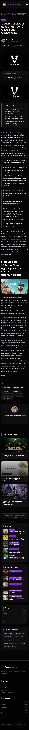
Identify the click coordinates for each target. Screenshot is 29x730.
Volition (19, 395)
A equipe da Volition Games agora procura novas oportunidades (13, 78)
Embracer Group (18, 387)
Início (3, 13)
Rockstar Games (9, 643)
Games (4, 19)
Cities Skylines (14, 542)
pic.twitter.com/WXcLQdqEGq (13, 219)
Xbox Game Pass (19, 633)
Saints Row (16, 391)
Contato (25, 726)
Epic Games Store (9, 646)
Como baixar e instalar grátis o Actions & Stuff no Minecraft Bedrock (17, 539)
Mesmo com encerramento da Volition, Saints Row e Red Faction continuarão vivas (13, 502)
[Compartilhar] (14, 46)
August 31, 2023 (8, 226)
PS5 (18, 643)
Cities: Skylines (13, 586)
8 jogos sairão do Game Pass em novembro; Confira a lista (16, 558)
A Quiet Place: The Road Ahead (17, 573)
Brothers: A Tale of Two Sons (16, 579)
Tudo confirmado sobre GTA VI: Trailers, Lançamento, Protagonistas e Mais (17, 533)
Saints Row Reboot (8, 395)
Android (12, 536)
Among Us (12, 592)
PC (23, 643)
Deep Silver (6, 387)
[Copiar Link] (24, 46)
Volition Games (7, 398)
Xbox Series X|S (8, 636)
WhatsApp (7, 640)
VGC (7, 375)
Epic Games (19, 636)
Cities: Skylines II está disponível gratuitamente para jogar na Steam (17, 546)
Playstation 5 (8, 633)
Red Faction (6, 391)
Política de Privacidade (7, 726)
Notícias (8, 13)
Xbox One (16, 640)
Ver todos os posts (14, 421)
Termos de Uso (18, 726)
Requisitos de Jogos (15, 571)
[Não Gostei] (8, 46)
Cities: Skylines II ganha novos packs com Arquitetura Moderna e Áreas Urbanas (17, 552)
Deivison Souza (11, 40)
